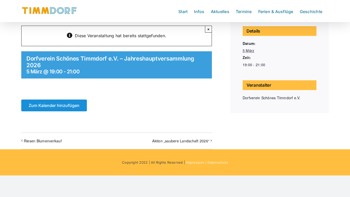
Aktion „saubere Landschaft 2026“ (180, 140)
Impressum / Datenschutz (207, 162)
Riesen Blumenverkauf (43, 140)
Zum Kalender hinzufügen (54, 105)
